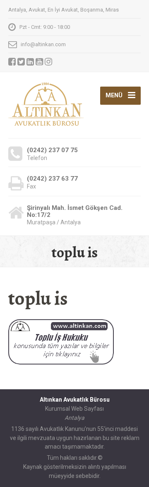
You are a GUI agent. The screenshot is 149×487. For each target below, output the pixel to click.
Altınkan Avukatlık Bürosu (75, 399)
